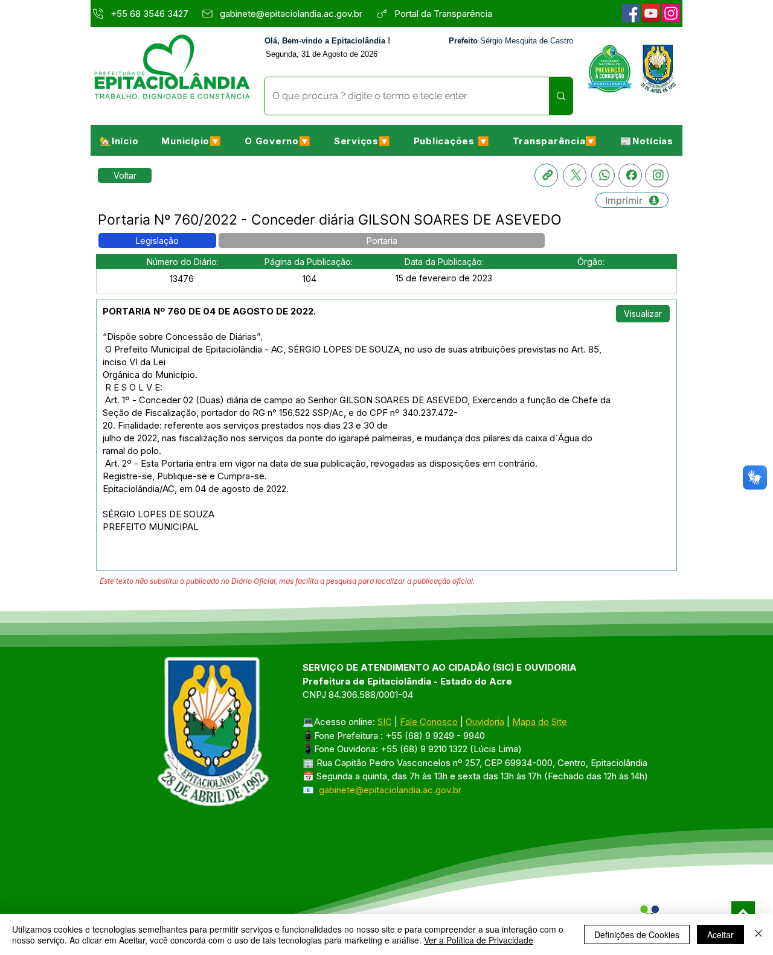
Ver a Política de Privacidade (478, 940)
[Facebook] (631, 13)
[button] (191, 141)
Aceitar (720, 934)
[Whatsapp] (603, 175)
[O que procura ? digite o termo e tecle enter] (561, 96)
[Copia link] (546, 175)
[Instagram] (671, 13)
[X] (574, 175)
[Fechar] (758, 934)
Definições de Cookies (636, 934)
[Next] (743, 913)
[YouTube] (651, 13)
